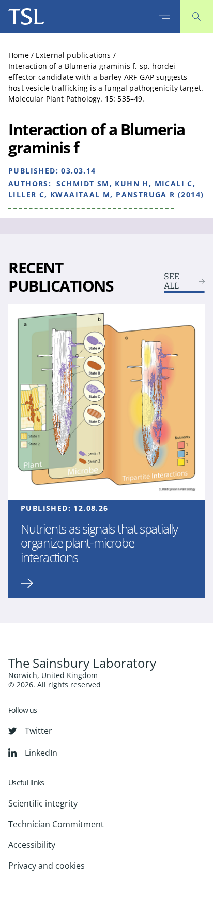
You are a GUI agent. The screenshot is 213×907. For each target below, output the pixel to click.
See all (171, 281)
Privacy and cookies (46, 865)
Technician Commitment (56, 824)
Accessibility (31, 845)
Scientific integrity (43, 803)
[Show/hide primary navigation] (164, 16)
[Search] (196, 16)
